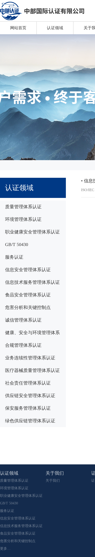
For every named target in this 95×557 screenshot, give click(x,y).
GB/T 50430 (16, 244)
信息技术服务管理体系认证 (32, 282)
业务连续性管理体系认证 (30, 357)
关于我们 (53, 480)
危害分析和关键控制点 (28, 307)
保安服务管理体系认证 (28, 408)
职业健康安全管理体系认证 (32, 231)
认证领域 (55, 28)
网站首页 (18, 28)
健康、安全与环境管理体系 (32, 332)
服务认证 (14, 257)
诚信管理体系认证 (23, 320)
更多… (5, 548)
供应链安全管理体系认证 (30, 395)
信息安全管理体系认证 (28, 269)
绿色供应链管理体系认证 (30, 420)
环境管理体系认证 (23, 219)
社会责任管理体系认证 (28, 383)
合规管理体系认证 (23, 345)
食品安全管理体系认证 (28, 294)
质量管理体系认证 (23, 206)
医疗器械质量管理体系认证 (32, 370)
